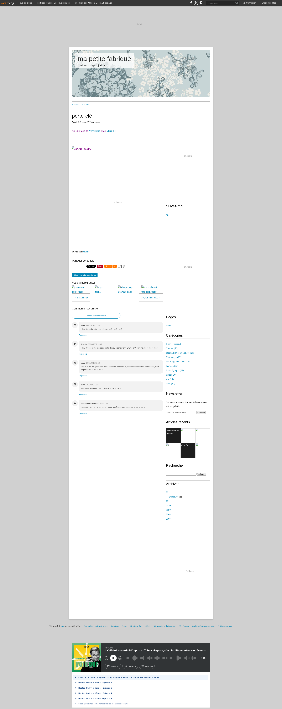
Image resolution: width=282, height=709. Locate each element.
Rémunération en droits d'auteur (165, 626)
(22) (172, 365)
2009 (168, 509)
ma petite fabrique (104, 58)
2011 (168, 501)
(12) (170, 383)
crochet (86, 251)
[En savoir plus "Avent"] (202, 435)
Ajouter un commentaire (96, 316)
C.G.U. (148, 626)
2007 (168, 518)
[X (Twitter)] (196, 3)
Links (168, 325)
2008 (168, 514)
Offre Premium (184, 626)
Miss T (110, 131)
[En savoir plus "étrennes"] (188, 435)
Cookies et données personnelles (203, 626)
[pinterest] (201, 3)
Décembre (173, 496)
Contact (85, 104)
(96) (174, 343)
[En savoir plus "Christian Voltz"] (202, 450)
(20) (171, 374)
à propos (149, 666)
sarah (62, 626)
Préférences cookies (225, 626)
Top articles (115, 626)
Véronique (94, 131)
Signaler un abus (136, 626)
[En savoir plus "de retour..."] (173, 450)
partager (132, 666)
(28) (180, 352)
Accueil (75, 104)
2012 (168, 492)
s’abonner (115, 666)
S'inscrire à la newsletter (84, 275)
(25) (177, 361)
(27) (173, 357)
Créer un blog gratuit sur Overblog (96, 626)
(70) (172, 348)
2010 (168, 505)
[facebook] (191, 3)
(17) (170, 379)
